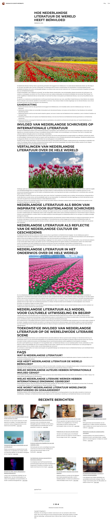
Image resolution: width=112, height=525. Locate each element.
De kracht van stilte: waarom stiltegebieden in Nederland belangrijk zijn (14, 472)
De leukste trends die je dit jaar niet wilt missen (41, 420)
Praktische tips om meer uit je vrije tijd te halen (67, 432)
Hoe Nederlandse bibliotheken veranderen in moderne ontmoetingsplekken (93, 474)
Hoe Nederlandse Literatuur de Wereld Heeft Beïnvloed (55, 16)
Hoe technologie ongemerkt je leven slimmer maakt (69, 419)
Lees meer (19, 426)
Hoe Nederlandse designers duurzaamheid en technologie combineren (41, 459)
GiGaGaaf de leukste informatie (15, 3)
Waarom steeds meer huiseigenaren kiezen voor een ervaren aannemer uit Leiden (16, 417)
